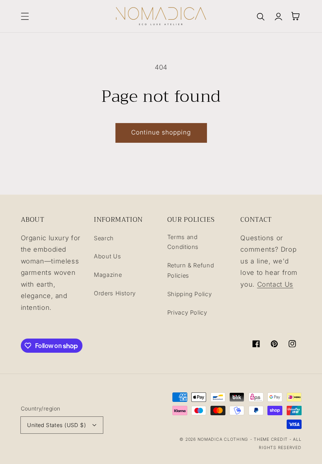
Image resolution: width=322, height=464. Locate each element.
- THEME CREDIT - (271, 439)
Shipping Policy (189, 294)
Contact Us (275, 284)
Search (104, 238)
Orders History (115, 293)
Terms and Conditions (183, 242)
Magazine (108, 274)
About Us (107, 256)
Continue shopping (161, 132)
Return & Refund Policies (190, 270)
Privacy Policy (187, 312)
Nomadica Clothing (223, 439)
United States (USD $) (56, 425)
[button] (25, 16)
